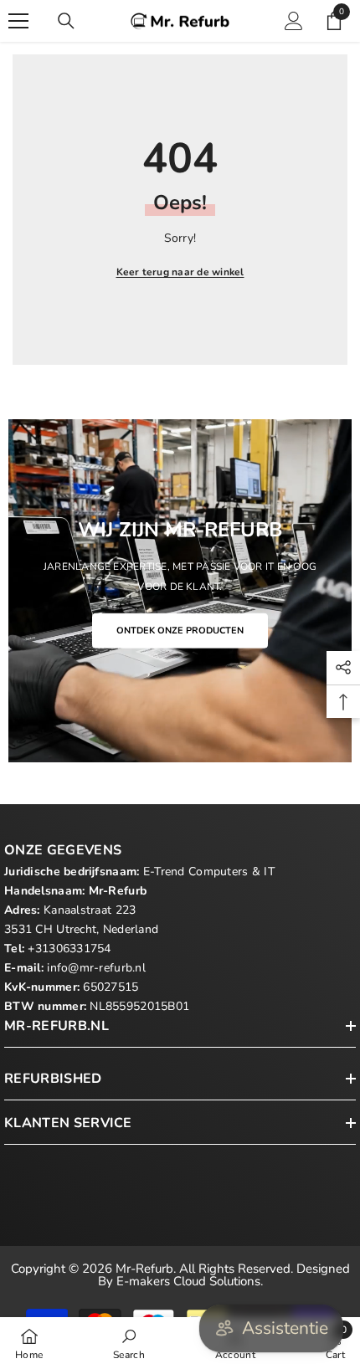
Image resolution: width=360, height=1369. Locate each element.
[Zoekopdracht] (66, 21)
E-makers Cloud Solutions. (189, 1281)
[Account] (294, 21)
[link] (129, 1343)
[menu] (18, 21)
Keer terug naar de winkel (180, 272)
